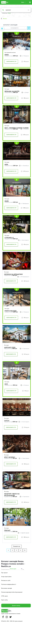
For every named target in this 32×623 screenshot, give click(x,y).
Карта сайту (4, 600)
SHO (6, 384)
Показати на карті (28, 28)
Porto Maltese (10, 311)
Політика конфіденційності (8, 584)
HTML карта (4, 596)
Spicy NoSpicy (9, 457)
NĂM (6, 164)
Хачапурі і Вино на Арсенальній (11, 494)
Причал (7, 530)
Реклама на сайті (5, 580)
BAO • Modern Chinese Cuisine (17, 128)
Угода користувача (6, 576)
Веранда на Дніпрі (12, 91)
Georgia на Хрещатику (13, 274)
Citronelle (9, 238)
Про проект (4, 572)
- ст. (22, 55)
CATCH (6, 421)
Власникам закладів (6, 588)
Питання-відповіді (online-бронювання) (11, 592)
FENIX (9, 13)
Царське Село (9, 347)
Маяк (7, 201)
